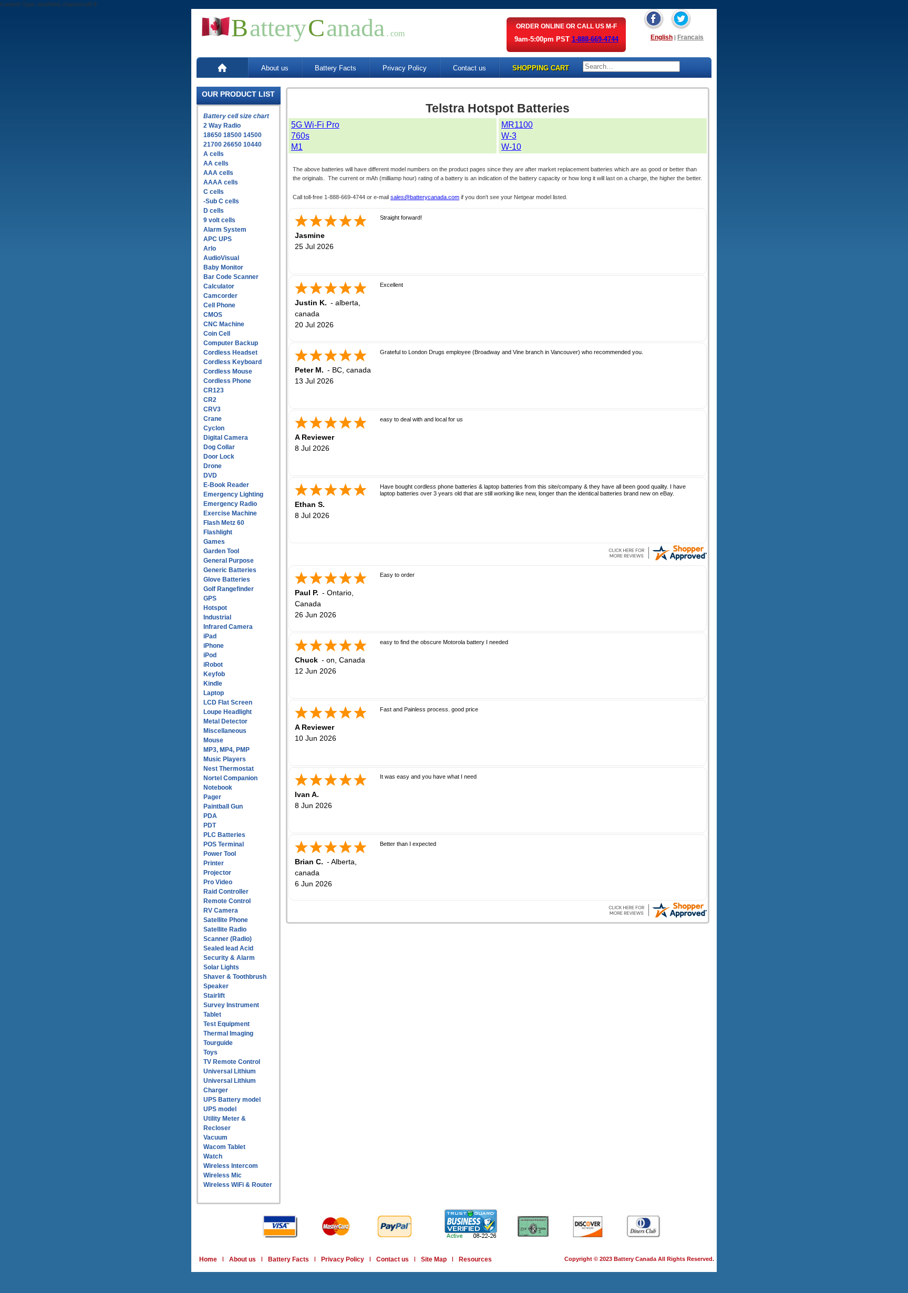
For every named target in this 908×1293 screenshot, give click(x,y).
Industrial (217, 617)
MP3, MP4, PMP (226, 749)
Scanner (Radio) (227, 939)
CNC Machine (223, 324)
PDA (210, 816)
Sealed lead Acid (228, 948)
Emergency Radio (230, 504)
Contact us (469, 68)
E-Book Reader (226, 485)
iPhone (213, 645)
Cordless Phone (227, 381)
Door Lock (218, 456)
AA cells (216, 163)
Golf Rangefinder (228, 589)
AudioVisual (221, 258)
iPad (209, 636)
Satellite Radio (224, 929)
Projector (217, 872)
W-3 (509, 135)
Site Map (434, 1259)
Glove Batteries (226, 579)
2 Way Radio (222, 125)
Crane (212, 418)
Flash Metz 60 (223, 522)
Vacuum (215, 1137)
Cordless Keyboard (232, 362)
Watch (212, 1156)
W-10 (511, 146)
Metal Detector (225, 721)
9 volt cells (219, 220)
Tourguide (218, 1043)
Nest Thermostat (228, 768)
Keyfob (214, 674)
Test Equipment (226, 1024)
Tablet (212, 1014)
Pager (212, 797)
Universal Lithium (229, 1071)
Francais (690, 37)
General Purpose (228, 560)
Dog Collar (219, 447)
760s (300, 135)
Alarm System (224, 229)
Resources (475, 1259)
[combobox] (631, 66)
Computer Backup (230, 343)
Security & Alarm (229, 957)
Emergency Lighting (233, 494)
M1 (297, 146)
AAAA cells (220, 182)
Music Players (224, 759)
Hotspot (215, 608)
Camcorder (220, 295)
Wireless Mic (222, 1175)
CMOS (212, 314)
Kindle (212, 683)
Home (208, 1259)
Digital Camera (225, 437)
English (662, 37)
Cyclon (213, 428)
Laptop (213, 693)
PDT (209, 825)
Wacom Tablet (224, 1147)
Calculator (218, 286)
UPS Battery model (232, 1099)
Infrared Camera (228, 626)
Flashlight (217, 532)
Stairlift (214, 995)
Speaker (216, 986)
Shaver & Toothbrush (234, 976)
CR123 (213, 390)
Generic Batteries (229, 570)
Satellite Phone (225, 920)
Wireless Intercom (230, 1166)
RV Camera (220, 910)
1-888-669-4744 (595, 39)
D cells (213, 210)
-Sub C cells (221, 201)
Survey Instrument (231, 1005)
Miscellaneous (224, 731)
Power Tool (219, 853)
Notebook (217, 787)
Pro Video (217, 882)
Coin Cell (216, 333)
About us (274, 68)
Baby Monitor (223, 267)
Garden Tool (221, 551)
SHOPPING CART (540, 68)
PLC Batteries (224, 835)
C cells (213, 191)
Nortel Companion (230, 778)
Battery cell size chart (236, 116)
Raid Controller (226, 891)
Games (214, 541)
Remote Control (227, 901)
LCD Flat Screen (227, 702)
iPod (209, 655)
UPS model (219, 1109)
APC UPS (217, 239)
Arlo (209, 248)
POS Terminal (223, 844)
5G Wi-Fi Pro (315, 124)
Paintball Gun (223, 806)
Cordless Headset (230, 352)
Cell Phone (219, 305)
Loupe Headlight (227, 712)
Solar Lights (221, 967)
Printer (213, 863)
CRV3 (212, 409)
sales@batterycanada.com (424, 197)
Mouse (213, 740)
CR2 (209, 400)
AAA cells (218, 173)
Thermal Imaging (228, 1033)
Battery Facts (335, 68)
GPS (209, 598)
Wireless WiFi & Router (237, 1184)
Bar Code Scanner (231, 277)
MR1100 (517, 124)
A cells (213, 154)
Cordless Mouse (227, 371)
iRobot (213, 664)
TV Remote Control (231, 1062)
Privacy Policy (405, 68)
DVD (210, 475)
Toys (210, 1052)
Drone (212, 466)
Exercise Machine (230, 513)
